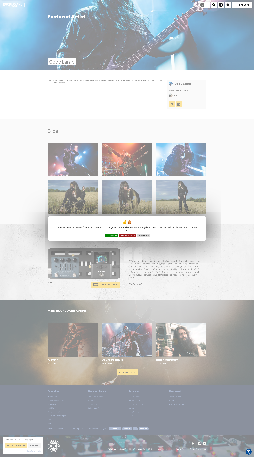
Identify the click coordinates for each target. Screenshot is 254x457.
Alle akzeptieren (111, 236)
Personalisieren (143, 236)
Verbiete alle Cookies (127, 236)
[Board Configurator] (221, 5)
